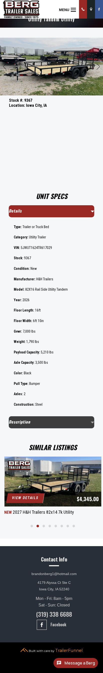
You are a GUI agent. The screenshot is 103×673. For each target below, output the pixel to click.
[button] (32, 526)
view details (25, 498)
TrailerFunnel (69, 650)
